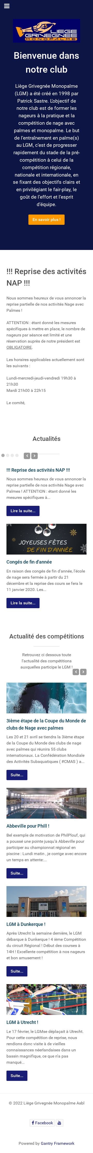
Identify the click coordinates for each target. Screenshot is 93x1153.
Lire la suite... (23, 510)
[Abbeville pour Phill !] (46, 803)
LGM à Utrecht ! (22, 1022)
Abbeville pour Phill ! (27, 826)
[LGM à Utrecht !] (46, 999)
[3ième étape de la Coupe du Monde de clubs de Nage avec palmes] (46, 698)
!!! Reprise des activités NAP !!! (38, 470)
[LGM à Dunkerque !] (46, 901)
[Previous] (27, 456)
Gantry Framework (57, 1143)
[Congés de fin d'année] (46, 539)
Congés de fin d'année (29, 562)
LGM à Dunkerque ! (25, 924)
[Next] (34, 456)
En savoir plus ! (46, 219)
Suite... (17, 774)
